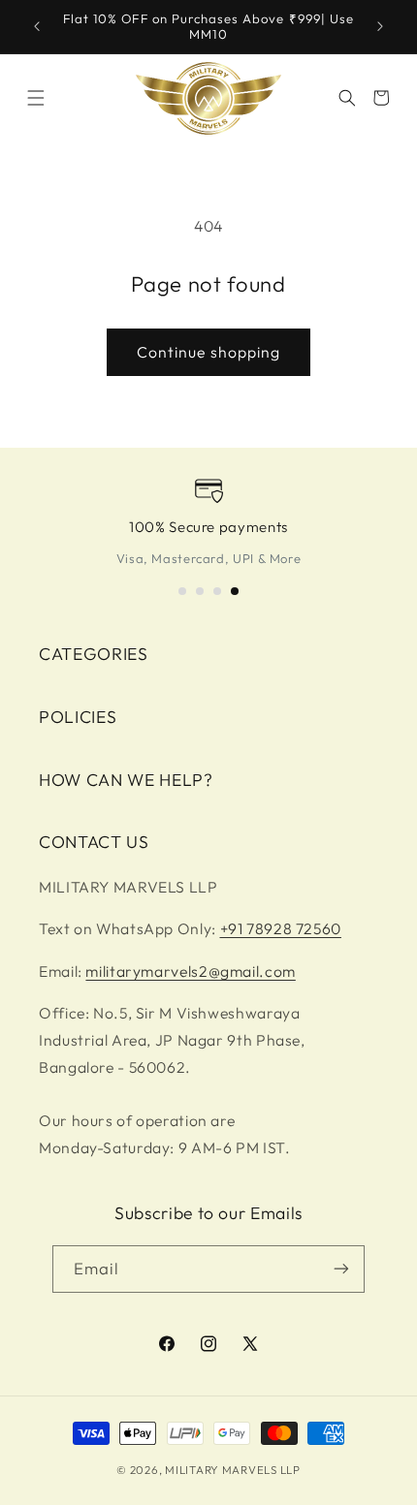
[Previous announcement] (37, 26)
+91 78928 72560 (280, 928)
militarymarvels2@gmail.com (190, 971)
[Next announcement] (380, 26)
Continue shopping (208, 351)
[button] (35, 97)
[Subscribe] (341, 1269)
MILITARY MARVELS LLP (233, 1469)
